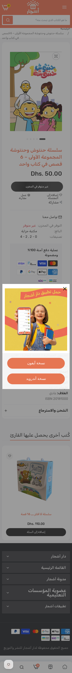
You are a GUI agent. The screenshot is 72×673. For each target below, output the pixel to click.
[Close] (65, 289)
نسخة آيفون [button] (36, 363)
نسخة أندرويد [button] (36, 379)
